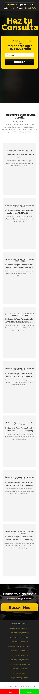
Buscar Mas (19, 607)
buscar (19, 62)
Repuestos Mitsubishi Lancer (19, 646)
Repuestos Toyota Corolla (19, 664)
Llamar (10, 692)
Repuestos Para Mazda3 (19, 637)
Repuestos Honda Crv (19, 642)
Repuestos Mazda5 (19, 669)
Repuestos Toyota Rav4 (19, 633)
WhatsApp (29, 692)
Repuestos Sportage (19, 678)
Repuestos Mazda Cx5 (19, 651)
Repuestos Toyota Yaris (19, 660)
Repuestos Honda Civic (19, 628)
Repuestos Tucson (19, 673)
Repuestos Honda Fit (19, 655)
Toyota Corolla (19, 4)
